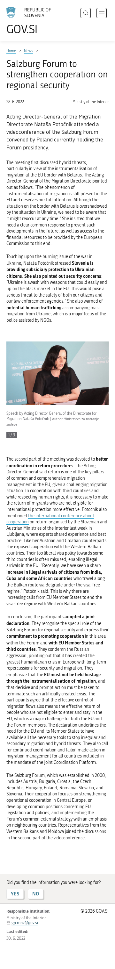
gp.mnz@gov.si (25, 922)
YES (15, 893)
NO (35, 893)
